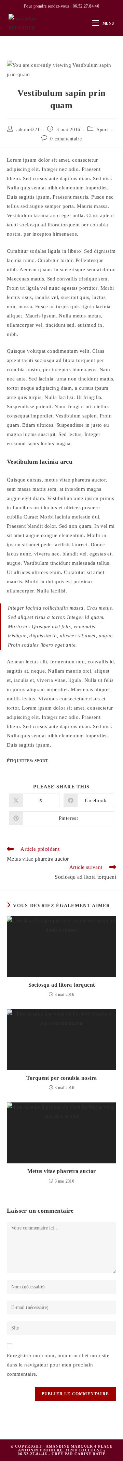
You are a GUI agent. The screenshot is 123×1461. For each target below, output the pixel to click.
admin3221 (28, 129)
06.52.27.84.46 (86, 6)
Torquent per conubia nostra (61, 1078)
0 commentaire (66, 138)
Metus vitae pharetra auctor (61, 1171)
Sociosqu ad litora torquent (61, 985)
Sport (102, 129)
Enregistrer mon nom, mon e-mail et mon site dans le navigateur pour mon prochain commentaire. (58, 1365)
